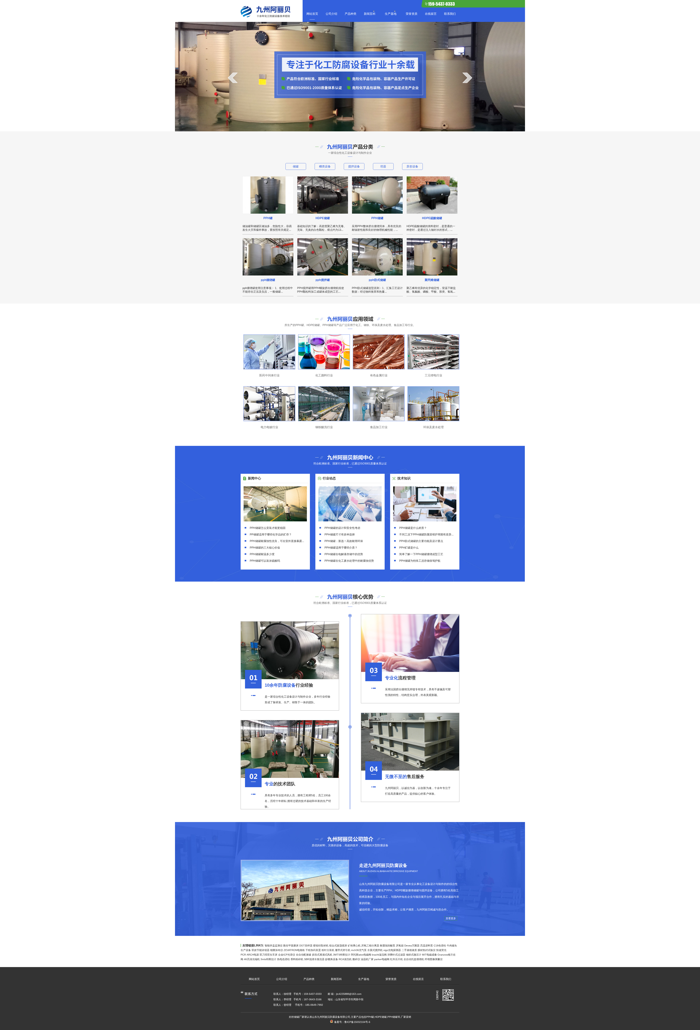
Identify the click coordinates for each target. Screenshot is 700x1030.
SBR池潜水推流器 (314, 959)
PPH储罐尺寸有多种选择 (339, 534)
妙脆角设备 (331, 959)
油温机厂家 (367, 959)
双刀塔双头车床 (268, 954)
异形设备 (412, 166)
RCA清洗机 (345, 959)
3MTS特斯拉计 (341, 954)
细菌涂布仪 (276, 950)
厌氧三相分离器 (370, 945)
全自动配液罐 (303, 954)
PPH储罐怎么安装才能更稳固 (267, 527)
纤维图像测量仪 (434, 959)
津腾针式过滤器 (396, 954)
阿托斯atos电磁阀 (361, 954)
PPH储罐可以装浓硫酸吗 (265, 560)
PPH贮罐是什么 (409, 547)
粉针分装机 (328, 950)
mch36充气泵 (359, 950)
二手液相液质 (409, 950)
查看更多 (451, 918)
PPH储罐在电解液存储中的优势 (343, 554)
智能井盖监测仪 (274, 945)
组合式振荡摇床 (338, 945)
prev (233, 77)
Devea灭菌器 (411, 945)
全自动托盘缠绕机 (414, 959)
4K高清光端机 (252, 959)
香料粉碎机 (297, 959)
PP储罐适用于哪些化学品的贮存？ (271, 534)
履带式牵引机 (342, 950)
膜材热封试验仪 (426, 950)
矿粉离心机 (354, 945)
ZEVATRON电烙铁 (294, 950)
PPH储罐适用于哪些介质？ (340, 547)
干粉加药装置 (313, 950)
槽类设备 (325, 166)
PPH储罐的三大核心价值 (265, 547)
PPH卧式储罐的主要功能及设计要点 (421, 541)
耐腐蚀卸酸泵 (387, 945)
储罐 (296, 166)
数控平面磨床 (291, 945)
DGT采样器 (305, 945)
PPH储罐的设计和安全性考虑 (342, 527)
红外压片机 (396, 959)
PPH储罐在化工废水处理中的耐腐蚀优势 (349, 560)
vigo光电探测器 (392, 950)
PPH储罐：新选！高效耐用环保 (343, 541)
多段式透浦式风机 (322, 954)
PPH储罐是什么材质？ (413, 527)
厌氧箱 (400, 945)
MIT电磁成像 (429, 954)
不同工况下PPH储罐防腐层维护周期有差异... (426, 534)
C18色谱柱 (440, 945)
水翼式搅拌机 (375, 950)
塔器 (383, 166)
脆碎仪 (356, 959)
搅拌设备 (354, 166)
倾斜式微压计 (413, 954)
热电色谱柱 (283, 959)
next (467, 77)
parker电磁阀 (381, 959)
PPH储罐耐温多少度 (262, 554)
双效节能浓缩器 (260, 950)
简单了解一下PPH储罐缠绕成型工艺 (421, 554)
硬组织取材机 (320, 945)
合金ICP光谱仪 (286, 954)
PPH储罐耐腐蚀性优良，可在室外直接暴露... (277, 541)
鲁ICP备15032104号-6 (357, 1022)
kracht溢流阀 (379, 954)
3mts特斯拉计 (268, 959)
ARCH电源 (253, 954)
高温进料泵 (426, 945)
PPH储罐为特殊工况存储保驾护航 (419, 560)
